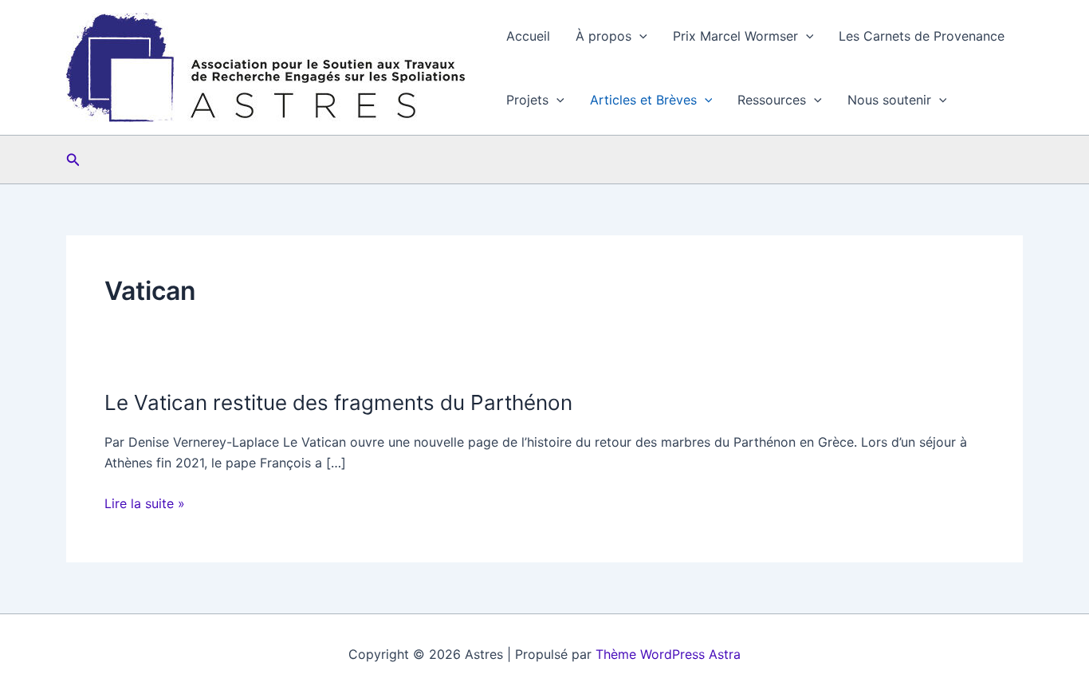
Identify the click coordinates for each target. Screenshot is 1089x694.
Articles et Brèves (643, 100)
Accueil (528, 36)
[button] (639, 36)
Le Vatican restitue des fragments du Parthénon (341, 402)
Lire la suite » (144, 504)
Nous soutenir (889, 100)
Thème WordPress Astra (668, 654)
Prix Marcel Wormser (735, 36)
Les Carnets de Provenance (921, 36)
